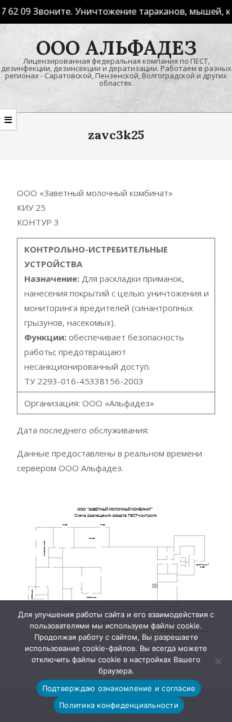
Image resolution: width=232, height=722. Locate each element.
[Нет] (218, 661)
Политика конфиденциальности (119, 705)
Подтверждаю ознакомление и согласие (119, 688)
